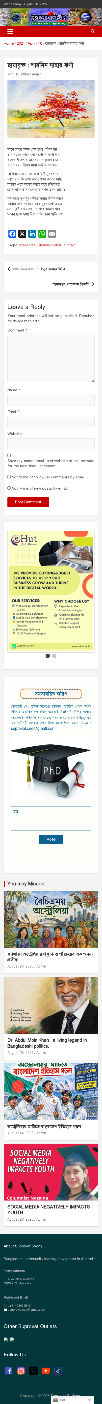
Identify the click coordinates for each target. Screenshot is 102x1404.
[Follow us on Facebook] (9, 1368)
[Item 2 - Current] (54, 656)
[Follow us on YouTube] (46, 1368)
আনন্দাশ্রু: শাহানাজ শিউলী (71, 284)
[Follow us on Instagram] (21, 1368)
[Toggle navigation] (10, 31)
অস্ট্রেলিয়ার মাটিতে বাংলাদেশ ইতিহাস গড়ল (44, 1126)
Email (13, 412)
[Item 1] (48, 656)
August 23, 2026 (20, 1219)
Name (13, 390)
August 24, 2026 (20, 1133)
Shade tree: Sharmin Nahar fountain (47, 245)
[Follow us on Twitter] (33, 1368)
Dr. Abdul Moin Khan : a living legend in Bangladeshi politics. (47, 1043)
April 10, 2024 (18, 74)
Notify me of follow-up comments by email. (48, 477)
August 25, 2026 (20, 1053)
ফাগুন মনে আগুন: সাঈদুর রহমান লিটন (38, 269)
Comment (17, 330)
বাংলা (62, 1400)
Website (14, 434)
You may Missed (26, 884)
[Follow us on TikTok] (58, 1368)
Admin (37, 74)
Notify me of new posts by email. (40, 488)
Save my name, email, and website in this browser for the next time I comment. (51, 463)
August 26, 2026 (20, 966)
